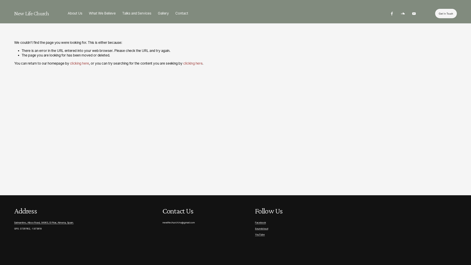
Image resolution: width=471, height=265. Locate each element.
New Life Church (31, 13)
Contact (181, 13)
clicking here (79, 63)
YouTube (260, 234)
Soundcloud (261, 228)
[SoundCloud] (403, 13)
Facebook (260, 222)
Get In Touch (446, 13)
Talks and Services (136, 13)
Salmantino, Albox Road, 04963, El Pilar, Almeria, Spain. (44, 222)
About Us (75, 13)
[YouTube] (414, 13)
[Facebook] (392, 13)
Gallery (163, 13)
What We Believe (102, 13)
